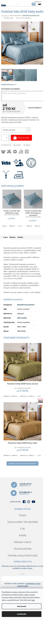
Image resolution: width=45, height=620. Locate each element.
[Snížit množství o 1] (10, 139)
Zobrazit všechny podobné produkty (22, 464)
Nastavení (21, 606)
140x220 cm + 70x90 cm (27, 396)
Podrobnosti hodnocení (30, 16)
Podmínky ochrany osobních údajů (22, 555)
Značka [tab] (20, 237)
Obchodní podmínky (22, 548)
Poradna (22, 515)
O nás (22, 528)
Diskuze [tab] (12, 237)
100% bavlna (22, 318)
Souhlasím (21, 614)
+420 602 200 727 (25, 485)
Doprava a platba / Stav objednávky (22, 522)
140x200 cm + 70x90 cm (10, 396)
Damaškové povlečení (25, 305)
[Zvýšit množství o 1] (10, 136)
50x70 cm (37, 226)
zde (33, 600)
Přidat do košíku (23, 138)
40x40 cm (4, 226)
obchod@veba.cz (25, 493)
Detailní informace (7, 84)
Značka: (8, 18)
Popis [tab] (5, 237)
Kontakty (22, 535)
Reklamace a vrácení (22, 542)
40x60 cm (12, 226)
